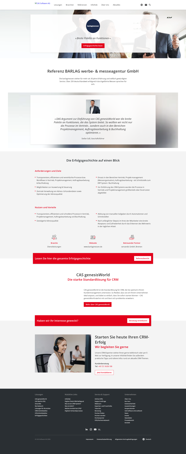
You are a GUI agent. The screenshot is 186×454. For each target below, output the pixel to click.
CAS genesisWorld (41, 399)
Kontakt (127, 423)
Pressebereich (129, 420)
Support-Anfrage (100, 401)
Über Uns (128, 399)
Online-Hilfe (99, 399)
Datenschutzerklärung (104, 439)
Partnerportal (99, 418)
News (126, 413)
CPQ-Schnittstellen (41, 413)
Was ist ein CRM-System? (73, 404)
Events (127, 415)
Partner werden (100, 415)
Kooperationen (130, 408)
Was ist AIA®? (69, 406)
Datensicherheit (130, 404)
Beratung (98, 411)
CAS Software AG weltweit (133, 411)
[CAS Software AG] (42, 5)
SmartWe (38, 404)
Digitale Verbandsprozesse (74, 411)
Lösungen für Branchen (42, 408)
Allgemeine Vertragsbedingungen (126, 439)
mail (146, 5)
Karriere (127, 401)
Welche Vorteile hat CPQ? (73, 408)
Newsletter (128, 418)
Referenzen (82, 5)
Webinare (98, 404)
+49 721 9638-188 (105, 366)
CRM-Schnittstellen (41, 411)
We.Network (39, 406)
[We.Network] (99, 429)
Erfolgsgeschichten (41, 415)
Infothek (67, 399)
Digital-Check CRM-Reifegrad (74, 401)
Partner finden (99, 413)
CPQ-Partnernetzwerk (102, 420)
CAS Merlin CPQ (40, 401)
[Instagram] (91, 429)
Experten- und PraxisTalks (103, 406)
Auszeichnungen (130, 406)
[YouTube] (95, 429)
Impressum (89, 439)
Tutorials (98, 408)
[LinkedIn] (86, 429)
